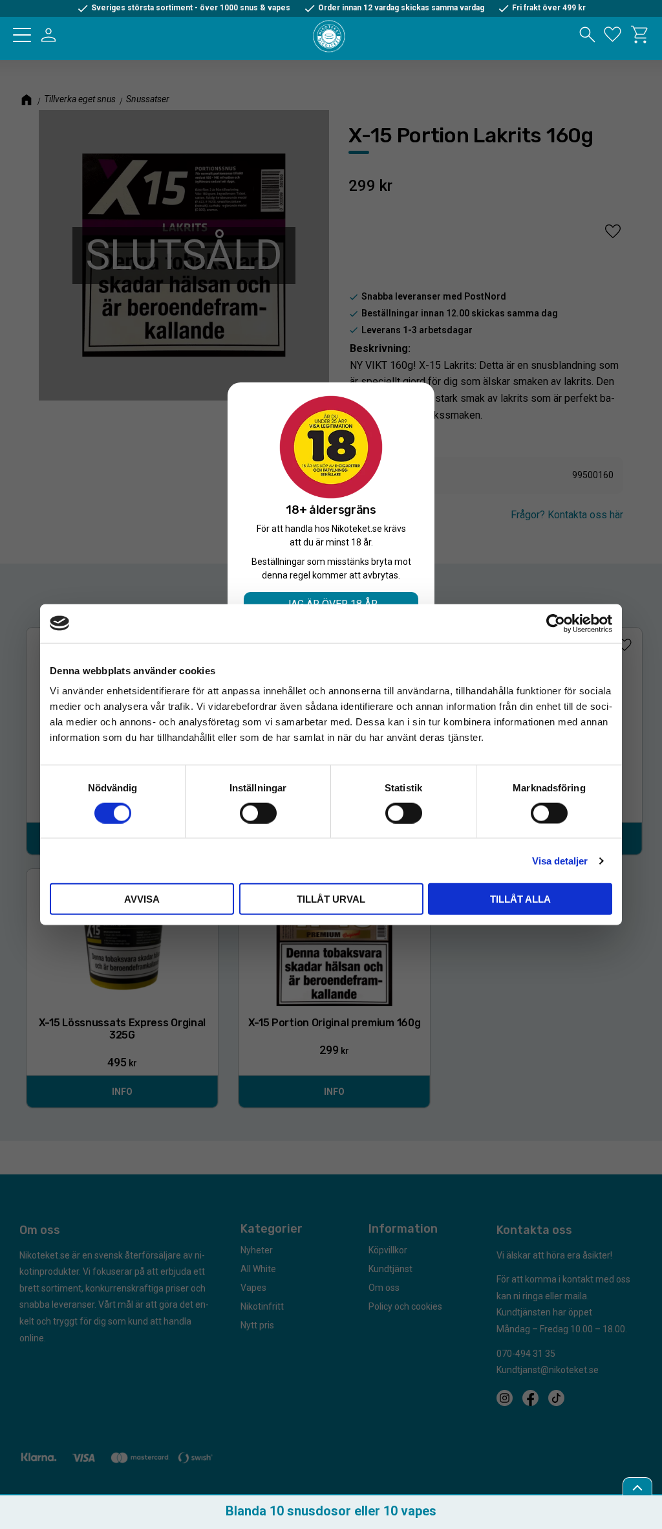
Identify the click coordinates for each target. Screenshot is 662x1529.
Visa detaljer (560, 860)
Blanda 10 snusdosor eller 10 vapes (331, 1511)
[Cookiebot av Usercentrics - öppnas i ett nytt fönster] (555, 623)
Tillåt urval (331, 899)
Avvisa (142, 899)
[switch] (258, 812)
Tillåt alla (520, 899)
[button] (21, 34)
